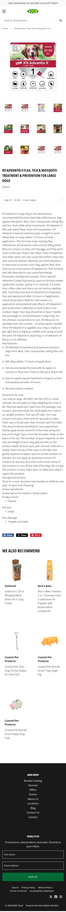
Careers (33, 817)
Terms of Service (18, 890)
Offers (33, 789)
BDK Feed (18, 905)
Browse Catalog (33, 780)
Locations (33, 803)
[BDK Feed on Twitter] (50, 897)
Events (33, 794)
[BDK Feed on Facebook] (55, 897)
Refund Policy (45, 887)
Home (5, 28)
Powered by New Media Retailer (42, 905)
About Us (33, 799)
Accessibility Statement (42, 890)
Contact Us (33, 812)
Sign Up (33, 876)
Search (15, 887)
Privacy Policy (28, 887)
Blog (33, 808)
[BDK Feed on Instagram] (60, 897)
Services (33, 785)
